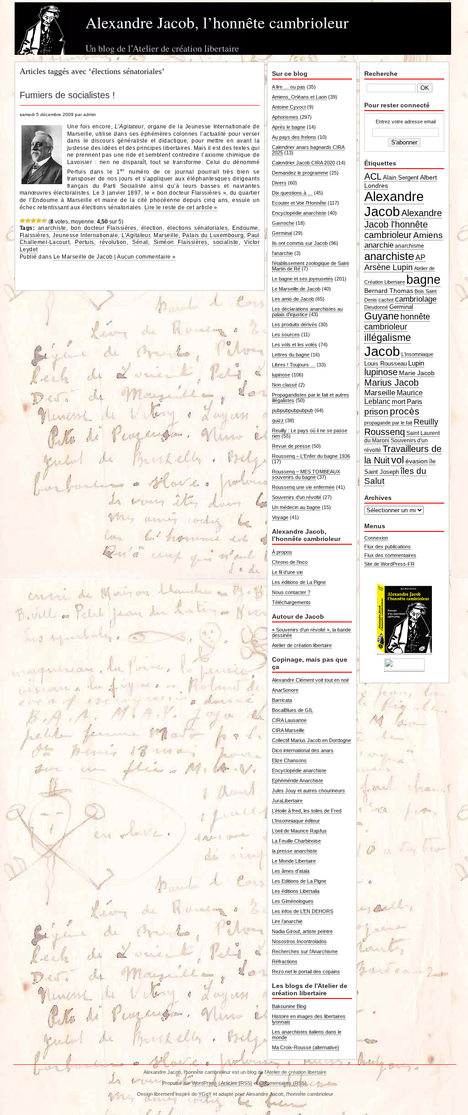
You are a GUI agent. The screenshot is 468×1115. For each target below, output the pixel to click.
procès (405, 411)
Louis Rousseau (385, 363)
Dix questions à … (292, 193)
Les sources (286, 334)
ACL (373, 176)
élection (152, 228)
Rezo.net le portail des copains (306, 971)
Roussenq (384, 432)
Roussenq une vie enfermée (303, 487)
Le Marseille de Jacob (83, 257)
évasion (416, 461)
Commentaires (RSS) (283, 1083)
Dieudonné (376, 307)
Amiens (428, 235)
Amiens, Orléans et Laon (299, 97)
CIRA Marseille (288, 730)
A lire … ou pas (288, 87)
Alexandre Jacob (394, 204)
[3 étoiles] (33, 220)
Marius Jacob (391, 382)
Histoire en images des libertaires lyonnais (309, 1019)
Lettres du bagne (290, 354)
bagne (423, 279)
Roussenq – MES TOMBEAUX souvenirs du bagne (306, 474)
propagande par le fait (388, 422)
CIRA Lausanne (289, 720)
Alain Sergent (401, 178)
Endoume (245, 228)
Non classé (284, 385)
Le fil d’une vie (287, 572)
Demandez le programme (300, 172)
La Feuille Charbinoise (296, 841)
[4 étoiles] (39, 220)
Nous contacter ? (291, 592)
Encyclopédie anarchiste (299, 213)
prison (376, 411)
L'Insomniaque (417, 354)
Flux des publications (387, 546)
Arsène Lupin (388, 267)
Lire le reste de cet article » (181, 207)
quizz (278, 420)
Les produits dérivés (294, 324)
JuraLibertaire (287, 800)
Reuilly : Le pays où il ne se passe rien (309, 433)
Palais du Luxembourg (213, 235)
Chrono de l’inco (290, 562)
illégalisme (387, 337)
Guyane (381, 316)
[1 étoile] (22, 220)
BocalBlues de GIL (292, 710)
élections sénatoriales (197, 228)
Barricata (282, 700)
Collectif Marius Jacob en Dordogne (311, 740)
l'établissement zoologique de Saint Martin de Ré (310, 265)
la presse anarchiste (294, 851)
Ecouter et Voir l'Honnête (299, 203)
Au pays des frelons (294, 137)
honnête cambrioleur (397, 321)
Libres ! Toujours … (293, 364)
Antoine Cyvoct (289, 107)
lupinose (281, 374)
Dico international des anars (303, 750)
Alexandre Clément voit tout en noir (310, 680)
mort (398, 401)
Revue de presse (291, 446)
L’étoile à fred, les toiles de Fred (306, 810)
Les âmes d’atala (290, 871)
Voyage (280, 517)
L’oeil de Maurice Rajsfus (299, 831)
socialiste (226, 242)
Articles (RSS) (236, 1083)
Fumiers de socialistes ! (67, 95)
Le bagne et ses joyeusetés (302, 278)
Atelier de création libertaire (302, 645)
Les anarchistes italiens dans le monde (306, 1034)
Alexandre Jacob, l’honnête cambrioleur (217, 22)
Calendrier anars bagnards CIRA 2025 (308, 149)
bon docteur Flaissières (104, 228)
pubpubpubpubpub (292, 410)
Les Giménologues (293, 901)
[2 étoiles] (28, 220)
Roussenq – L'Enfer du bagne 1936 (311, 456)
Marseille (166, 235)
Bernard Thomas (388, 290)
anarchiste (52, 228)
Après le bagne (288, 127)
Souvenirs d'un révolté (296, 497)
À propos (282, 552)
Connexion (376, 538)
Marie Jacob (417, 373)
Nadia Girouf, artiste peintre (302, 931)
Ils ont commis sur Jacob (300, 243)
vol (397, 460)
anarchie (379, 245)
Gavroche (283, 223)
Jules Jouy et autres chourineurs (308, 790)
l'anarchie (282, 253)
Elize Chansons (289, 760)
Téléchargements (291, 602)
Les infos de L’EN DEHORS (302, 911)
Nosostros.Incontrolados (299, 941)
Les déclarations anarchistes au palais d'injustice (307, 311)
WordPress (204, 1083)
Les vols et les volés (294, 344)
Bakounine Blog (289, 1006)
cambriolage (415, 298)
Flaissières (34, 235)
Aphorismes (285, 117)
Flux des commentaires (390, 555)
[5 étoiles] (44, 220)
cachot (386, 300)
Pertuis (84, 242)
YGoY (205, 1094)
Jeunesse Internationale (85, 235)
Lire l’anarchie (287, 921)
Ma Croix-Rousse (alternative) (305, 1047)
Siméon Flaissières (180, 242)
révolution (113, 242)
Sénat (140, 242)
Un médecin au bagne (296, 507)
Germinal (282, 233)
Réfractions (285, 961)
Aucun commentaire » (146, 257)
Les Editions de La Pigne (299, 881)
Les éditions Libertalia (295, 891)
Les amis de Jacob (293, 299)
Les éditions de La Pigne (299, 582)
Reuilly (426, 421)
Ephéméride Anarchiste (297, 780)
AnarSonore (285, 690)
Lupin (416, 363)
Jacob (382, 351)
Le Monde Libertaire (294, 861)
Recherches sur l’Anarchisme (305, 951)
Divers (279, 183)
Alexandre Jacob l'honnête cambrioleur (403, 224)
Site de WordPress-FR (389, 564)
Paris (414, 401)
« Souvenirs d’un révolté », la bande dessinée (311, 632)
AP (420, 257)
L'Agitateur (136, 235)
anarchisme (409, 246)
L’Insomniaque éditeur (296, 820)
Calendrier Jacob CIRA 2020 (303, 162)
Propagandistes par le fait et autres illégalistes (310, 397)
